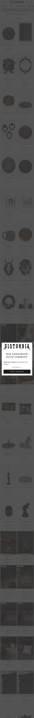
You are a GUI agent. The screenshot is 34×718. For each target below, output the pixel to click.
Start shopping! (17, 371)
